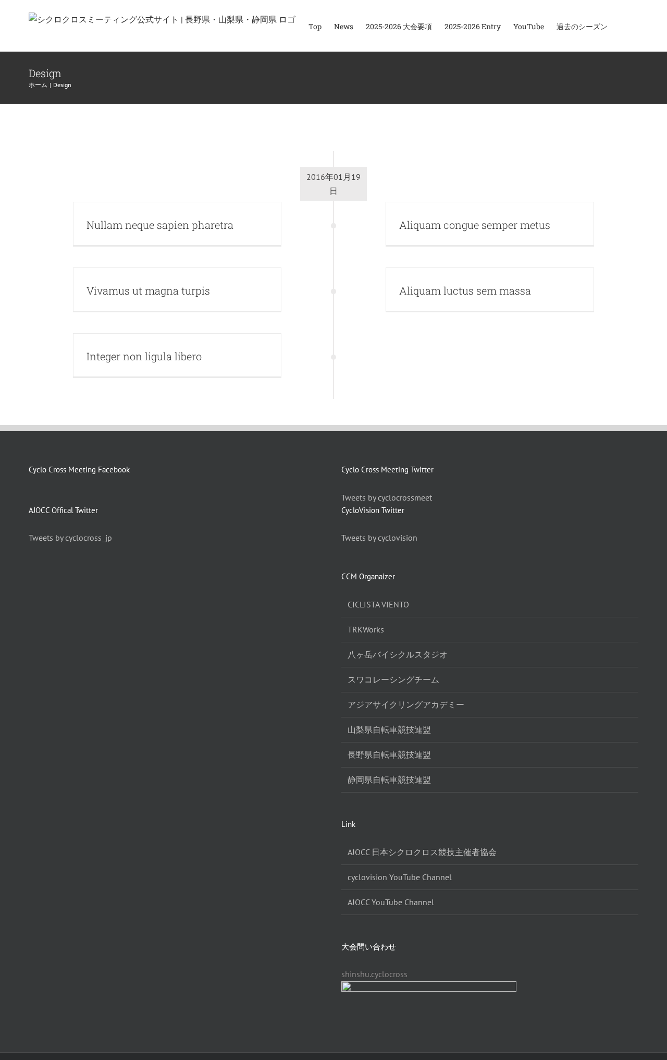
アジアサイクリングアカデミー (406, 704)
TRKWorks (366, 629)
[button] (623, 26)
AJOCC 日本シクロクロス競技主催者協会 (422, 852)
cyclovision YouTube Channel (400, 877)
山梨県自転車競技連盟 (389, 729)
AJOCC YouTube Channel (391, 902)
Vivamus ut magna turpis (148, 290)
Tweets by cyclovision (379, 537)
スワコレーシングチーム (393, 679)
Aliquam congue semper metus (474, 225)
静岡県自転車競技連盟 (389, 779)
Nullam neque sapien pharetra (160, 225)
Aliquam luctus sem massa (465, 290)
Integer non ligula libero (144, 356)
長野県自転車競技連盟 (389, 754)
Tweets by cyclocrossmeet (386, 497)
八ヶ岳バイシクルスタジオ (398, 654)
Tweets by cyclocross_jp (70, 537)
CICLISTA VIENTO (378, 604)
